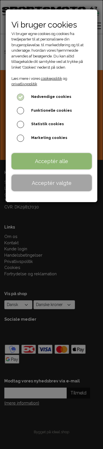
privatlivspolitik (24, 84)
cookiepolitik (51, 78)
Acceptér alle (51, 161)
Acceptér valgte (52, 183)
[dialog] (51, 224)
